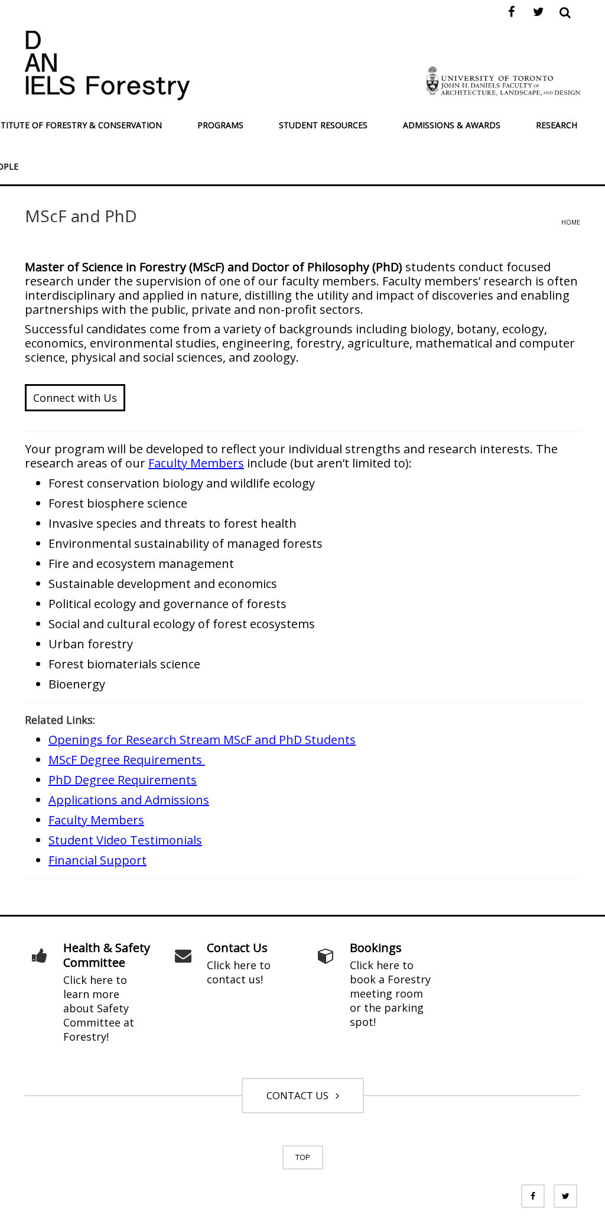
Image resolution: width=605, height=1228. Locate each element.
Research (556, 125)
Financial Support (97, 860)
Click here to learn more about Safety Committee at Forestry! (98, 1008)
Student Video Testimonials (125, 840)
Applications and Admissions (128, 800)
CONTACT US (299, 1095)
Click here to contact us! (239, 972)
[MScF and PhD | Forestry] (107, 64)
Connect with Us (75, 398)
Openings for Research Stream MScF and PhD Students (202, 740)
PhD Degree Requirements (122, 780)
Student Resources (323, 125)
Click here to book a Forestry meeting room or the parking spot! (390, 993)
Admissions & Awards (451, 125)
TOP (302, 1157)
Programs (220, 125)
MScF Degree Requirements (126, 760)
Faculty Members (196, 463)
